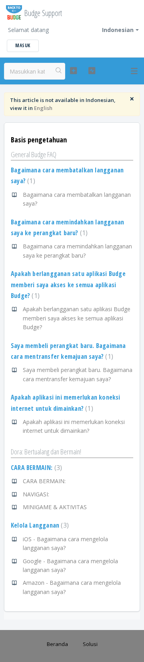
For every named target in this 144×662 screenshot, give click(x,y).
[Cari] (59, 71)
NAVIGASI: (36, 494)
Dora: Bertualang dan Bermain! (46, 451)
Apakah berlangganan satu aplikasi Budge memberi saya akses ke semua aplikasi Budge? (68, 284)
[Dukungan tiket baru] (73, 71)
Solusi (90, 644)
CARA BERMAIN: (35, 467)
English (43, 108)
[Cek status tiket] (92, 71)
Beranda (57, 644)
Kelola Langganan (39, 525)
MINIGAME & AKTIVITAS (55, 507)
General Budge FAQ (33, 154)
